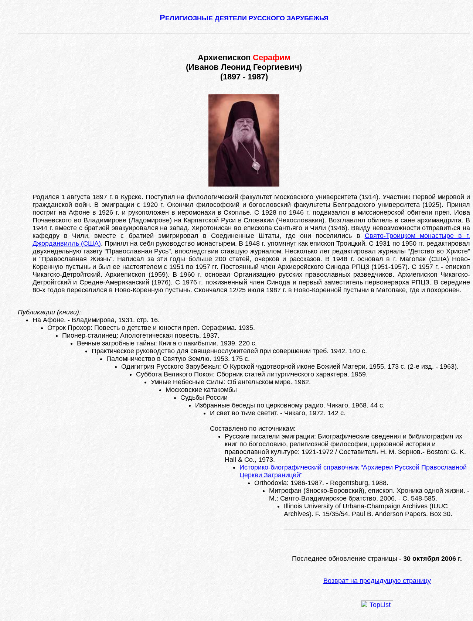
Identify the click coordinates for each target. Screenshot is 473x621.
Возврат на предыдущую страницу (377, 580)
